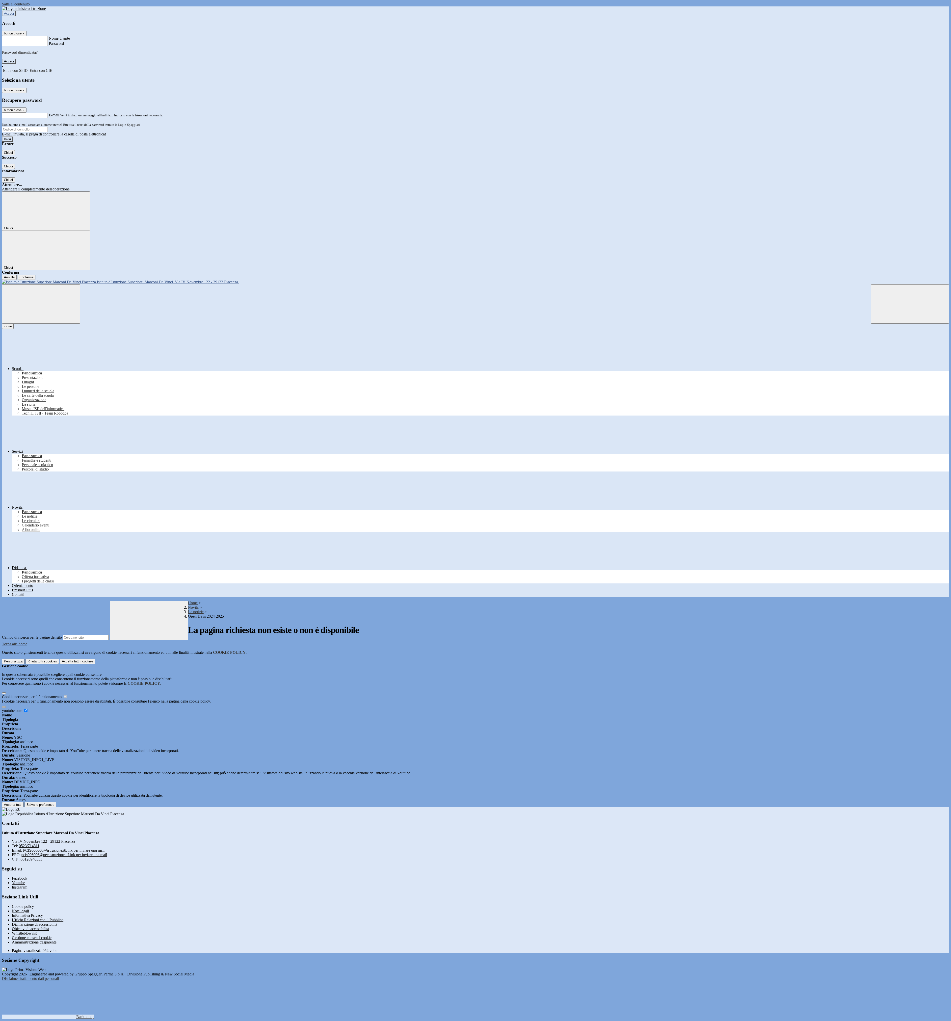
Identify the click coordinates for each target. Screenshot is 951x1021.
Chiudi (8, 153)
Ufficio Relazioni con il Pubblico (37, 920)
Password (56, 43)
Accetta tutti (77, 661)
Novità (193, 607)
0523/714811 (29, 846)
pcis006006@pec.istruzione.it (64, 855)
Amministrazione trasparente (34, 942)
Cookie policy (23, 906)
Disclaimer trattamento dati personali (30, 978)
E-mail (54, 115)
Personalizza (13, 661)
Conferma (26, 277)
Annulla (9, 277)
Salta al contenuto (16, 4)
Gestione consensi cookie (32, 938)
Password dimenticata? (20, 52)
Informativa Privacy (27, 915)
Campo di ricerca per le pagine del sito (32, 637)
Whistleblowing (24, 933)
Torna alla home (14, 644)
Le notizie (196, 612)
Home (193, 603)
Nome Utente (59, 38)
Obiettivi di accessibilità (30, 929)
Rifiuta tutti (42, 661)
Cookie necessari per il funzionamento (32, 697)
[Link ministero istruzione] (24, 8)
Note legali (20, 911)
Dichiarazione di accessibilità (34, 924)
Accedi (9, 13)
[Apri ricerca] (910, 304)
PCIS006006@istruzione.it (64, 850)
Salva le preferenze (40, 805)
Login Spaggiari (129, 125)
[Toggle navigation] (41, 304)
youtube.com (12, 710)
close (8, 326)
